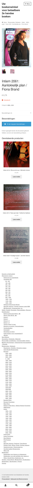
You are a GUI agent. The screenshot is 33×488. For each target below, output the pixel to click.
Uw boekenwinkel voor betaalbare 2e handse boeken (11, 10)
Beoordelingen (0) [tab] (7, 113)
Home (5, 22)
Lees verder (16, 177)
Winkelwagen (25, 484)
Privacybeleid (6, 479)
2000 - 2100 (10, 105)
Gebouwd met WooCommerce (19, 479)
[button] (28, 30)
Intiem (23, 22)
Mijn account (5, 485)
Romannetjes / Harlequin (14, 22)
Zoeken (16, 485)
